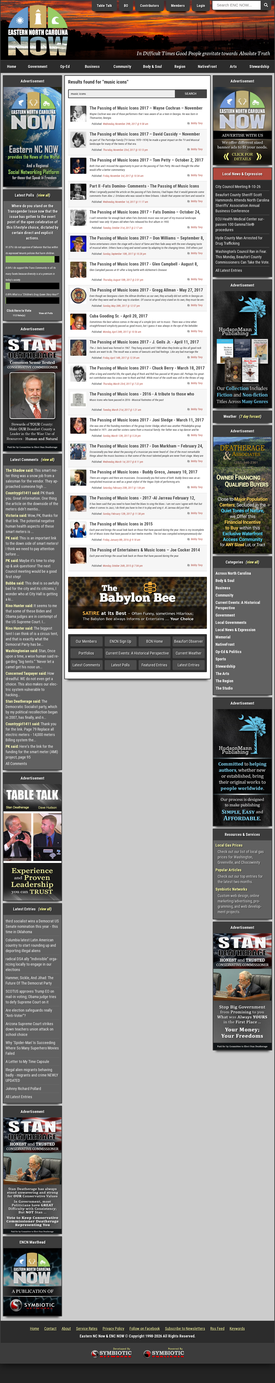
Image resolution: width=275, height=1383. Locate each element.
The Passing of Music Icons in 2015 (121, 524)
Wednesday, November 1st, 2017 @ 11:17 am (125, 201)
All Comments (16, 763)
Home (11, 66)
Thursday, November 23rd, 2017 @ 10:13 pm (125, 149)
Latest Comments (86, 665)
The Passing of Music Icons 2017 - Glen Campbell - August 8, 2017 (144, 266)
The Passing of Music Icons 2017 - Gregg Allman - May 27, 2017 (146, 290)
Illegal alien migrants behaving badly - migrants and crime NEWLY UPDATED (32, 1075)
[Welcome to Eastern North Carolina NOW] (38, 30)
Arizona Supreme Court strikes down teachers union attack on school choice (29, 1029)
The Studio (224, 688)
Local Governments (230, 622)
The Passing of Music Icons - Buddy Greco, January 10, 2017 (143, 472)
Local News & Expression (235, 629)
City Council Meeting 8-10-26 (238, 186)
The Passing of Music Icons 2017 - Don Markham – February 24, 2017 (146, 448)
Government (37, 66)
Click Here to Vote (19, 311)
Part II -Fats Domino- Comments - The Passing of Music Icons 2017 (144, 188)
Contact (50, 1328)
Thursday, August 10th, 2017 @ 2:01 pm (123, 279)
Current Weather (189, 653)
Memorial (223, 637)
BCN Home (154, 641)
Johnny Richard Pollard (23, 1088)
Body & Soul (152, 66)
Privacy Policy (113, 1328)
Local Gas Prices (229, 845)
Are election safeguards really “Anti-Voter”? (29, 1013)
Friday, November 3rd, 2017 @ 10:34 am (123, 175)
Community (122, 66)
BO (126, 6)
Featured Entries (154, 665)
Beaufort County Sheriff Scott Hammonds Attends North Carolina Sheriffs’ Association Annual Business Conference (242, 202)
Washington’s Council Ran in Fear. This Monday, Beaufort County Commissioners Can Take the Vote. (242, 256)
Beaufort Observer (188, 641)
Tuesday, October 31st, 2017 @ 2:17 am (122, 227)
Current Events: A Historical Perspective (137, 653)
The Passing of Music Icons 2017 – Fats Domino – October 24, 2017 (145, 214)
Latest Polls (120, 665)
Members (178, 6)
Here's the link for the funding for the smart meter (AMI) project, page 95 (32, 751)
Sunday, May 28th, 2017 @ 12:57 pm (121, 305)
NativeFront (207, 66)
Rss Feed (217, 1328)
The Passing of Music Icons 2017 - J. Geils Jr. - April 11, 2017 (144, 342)
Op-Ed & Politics (228, 651)
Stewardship (259, 66)
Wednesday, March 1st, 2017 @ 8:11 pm (123, 461)
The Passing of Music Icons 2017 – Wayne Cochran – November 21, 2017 (146, 110)
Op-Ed (65, 66)
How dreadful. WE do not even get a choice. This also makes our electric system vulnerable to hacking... (32, 684)
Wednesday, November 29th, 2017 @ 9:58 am (125, 123)
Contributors (149, 6)
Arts (233, 66)
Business (92, 66)
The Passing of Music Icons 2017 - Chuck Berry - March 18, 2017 (147, 368)
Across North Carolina (233, 573)
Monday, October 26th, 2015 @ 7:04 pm (123, 565)
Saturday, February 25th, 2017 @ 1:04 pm (124, 487)
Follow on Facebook (145, 1328)
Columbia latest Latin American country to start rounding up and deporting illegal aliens (31, 945)
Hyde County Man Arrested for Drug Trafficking (239, 241)
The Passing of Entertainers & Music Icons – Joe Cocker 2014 (145, 550)
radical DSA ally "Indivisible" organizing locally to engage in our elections (31, 964)
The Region (224, 681)
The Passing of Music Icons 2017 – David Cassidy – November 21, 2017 (145, 136)
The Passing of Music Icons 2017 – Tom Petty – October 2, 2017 (146, 160)
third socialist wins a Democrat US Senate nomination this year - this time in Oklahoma (32, 926)
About (66, 1328)
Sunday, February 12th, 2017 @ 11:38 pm (124, 513)
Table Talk (104, 6)
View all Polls (46, 313)
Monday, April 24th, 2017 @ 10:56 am (122, 331)
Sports (220, 659)
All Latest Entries (19, 1096)
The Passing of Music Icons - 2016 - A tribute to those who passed (142, 396)
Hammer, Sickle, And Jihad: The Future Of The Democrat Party (29, 980)
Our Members (86, 641)
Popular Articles (228, 870)
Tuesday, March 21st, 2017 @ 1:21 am (122, 409)
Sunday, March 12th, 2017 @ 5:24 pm (122, 435)
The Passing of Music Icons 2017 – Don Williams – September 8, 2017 (147, 240)
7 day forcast (250, 416)
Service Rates (87, 1328)
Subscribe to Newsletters (185, 1328)
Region (179, 66)
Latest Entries (189, 665)
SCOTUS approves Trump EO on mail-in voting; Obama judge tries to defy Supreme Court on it (31, 996)
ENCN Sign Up (120, 641)
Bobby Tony (197, 123)
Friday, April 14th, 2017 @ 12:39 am (121, 357)
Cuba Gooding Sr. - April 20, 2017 (118, 316)
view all (43, 195)
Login (201, 6)
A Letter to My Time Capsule (27, 1061)
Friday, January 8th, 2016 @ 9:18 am (121, 539)
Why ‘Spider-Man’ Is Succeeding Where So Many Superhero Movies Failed (32, 1048)
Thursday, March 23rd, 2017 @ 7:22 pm (123, 383)
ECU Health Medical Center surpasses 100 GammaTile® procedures (239, 224)
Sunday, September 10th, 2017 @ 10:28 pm (124, 253)
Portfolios (86, 653)
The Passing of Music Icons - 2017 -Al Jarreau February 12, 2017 (142, 500)
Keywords (237, 1328)
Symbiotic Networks (231, 889)
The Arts (222, 673)
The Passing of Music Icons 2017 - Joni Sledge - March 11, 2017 (147, 420)
